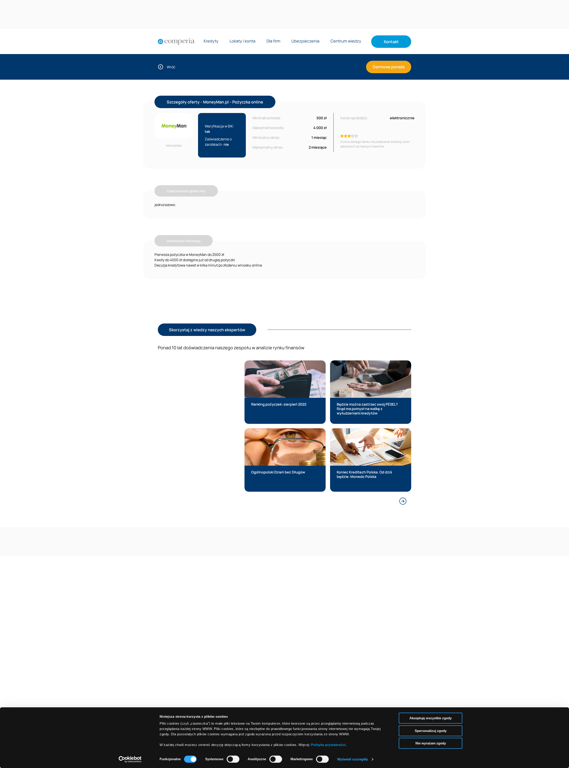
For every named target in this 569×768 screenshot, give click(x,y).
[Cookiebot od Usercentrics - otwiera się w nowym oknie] (130, 759)
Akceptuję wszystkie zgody (430, 718)
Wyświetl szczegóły (352, 759)
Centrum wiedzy (346, 41)
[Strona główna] (176, 41)
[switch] (233, 759)
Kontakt (391, 41)
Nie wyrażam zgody (430, 743)
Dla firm (273, 41)
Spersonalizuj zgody (431, 731)
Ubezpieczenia (305, 41)
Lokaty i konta (242, 41)
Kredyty (211, 41)
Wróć (171, 67)
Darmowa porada (389, 66)
